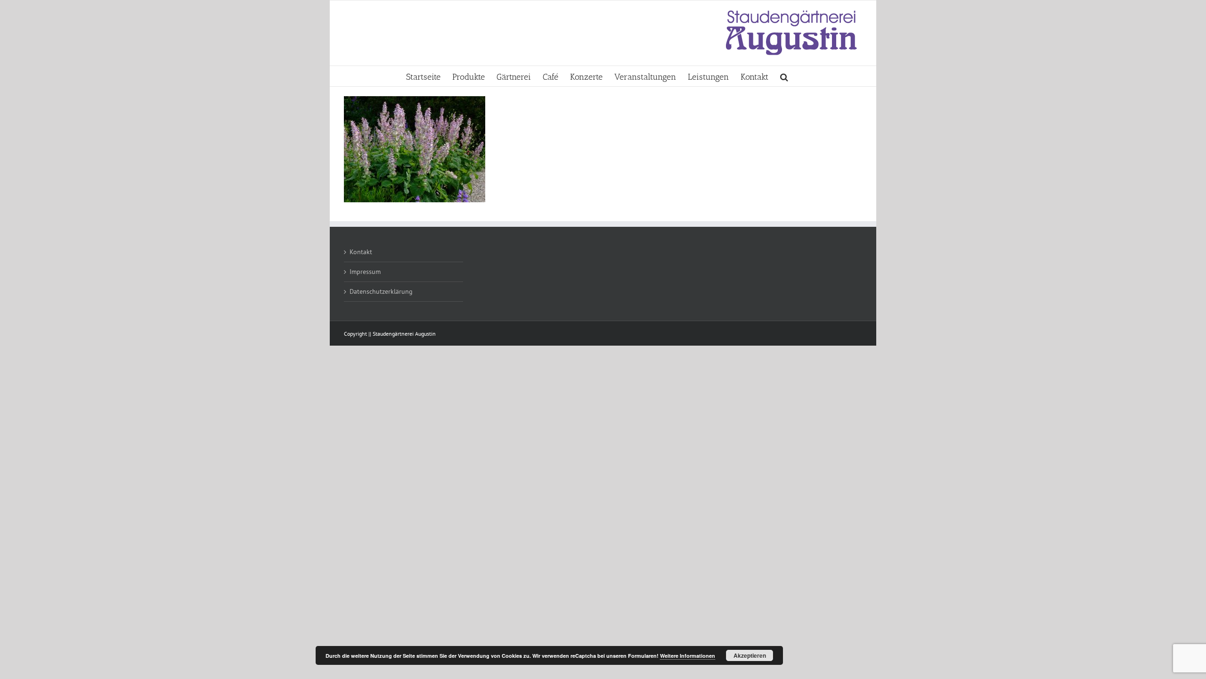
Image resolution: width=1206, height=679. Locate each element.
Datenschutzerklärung (381, 291)
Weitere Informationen (687, 655)
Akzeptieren (749, 655)
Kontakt (361, 252)
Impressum (365, 271)
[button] (784, 76)
